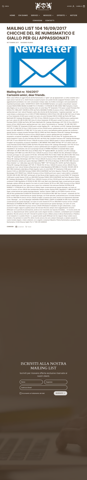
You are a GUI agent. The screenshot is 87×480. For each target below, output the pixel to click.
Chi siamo (23, 15)
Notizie (73, 15)
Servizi (34, 15)
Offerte (61, 15)
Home (12, 15)
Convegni (37, 21)
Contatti (49, 21)
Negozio (47, 15)
